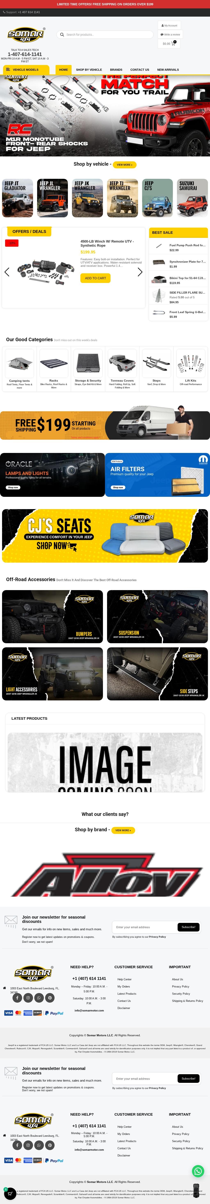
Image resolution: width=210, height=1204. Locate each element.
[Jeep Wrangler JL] (52, 201)
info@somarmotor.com (89, 1010)
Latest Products (29, 718)
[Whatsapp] (39, 998)
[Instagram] (28, 998)
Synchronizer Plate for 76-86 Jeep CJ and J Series (188, 261)
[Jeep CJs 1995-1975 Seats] (105, 539)
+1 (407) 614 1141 (89, 978)
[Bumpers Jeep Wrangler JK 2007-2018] (52, 616)
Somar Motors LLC (100, 1035)
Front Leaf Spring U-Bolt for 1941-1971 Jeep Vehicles (188, 312)
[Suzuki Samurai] (192, 201)
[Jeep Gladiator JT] (17, 201)
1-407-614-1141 (25, 54)
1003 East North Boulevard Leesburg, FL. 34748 (34, 990)
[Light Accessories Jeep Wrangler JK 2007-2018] (52, 673)
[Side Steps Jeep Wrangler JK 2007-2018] (157, 673)
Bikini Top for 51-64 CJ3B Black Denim (188, 278)
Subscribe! (188, 927)
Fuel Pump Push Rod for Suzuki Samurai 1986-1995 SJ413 (188, 245)
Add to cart (95, 278)
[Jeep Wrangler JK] (87, 201)
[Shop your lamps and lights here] (52, 478)
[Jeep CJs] (157, 201)
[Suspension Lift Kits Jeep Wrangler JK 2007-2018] (157, 616)
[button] (105, 112)
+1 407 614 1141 (29, 12)
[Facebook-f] (17, 998)
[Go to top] (196, 1190)
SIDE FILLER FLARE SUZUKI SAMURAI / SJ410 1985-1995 (188, 292)
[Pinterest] (50, 998)
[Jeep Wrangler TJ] (122, 201)
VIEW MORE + (124, 164)
